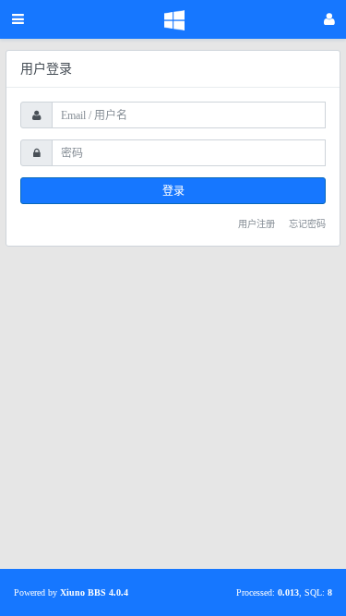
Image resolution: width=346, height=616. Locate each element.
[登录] (329, 19)
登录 (173, 191)
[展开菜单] (18, 19)
